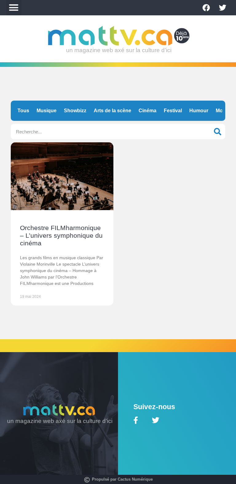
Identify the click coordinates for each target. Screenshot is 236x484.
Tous (23, 110)
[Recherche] (217, 131)
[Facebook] (206, 7)
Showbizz (75, 110)
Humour (198, 110)
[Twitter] (222, 7)
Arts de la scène (112, 110)
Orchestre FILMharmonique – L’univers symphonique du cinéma (61, 235)
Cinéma (147, 110)
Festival (173, 110)
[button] (14, 7)
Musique (47, 110)
